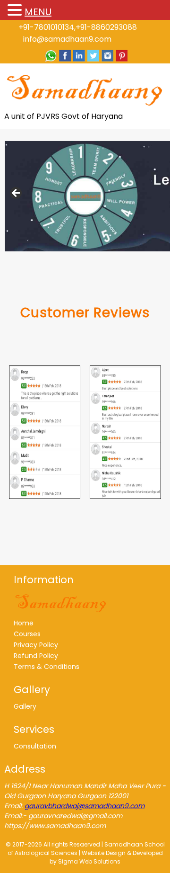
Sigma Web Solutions (89, 861)
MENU (38, 11)
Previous (16, 194)
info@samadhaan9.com (67, 39)
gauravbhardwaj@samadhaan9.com (84, 806)
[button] (16, 10)
